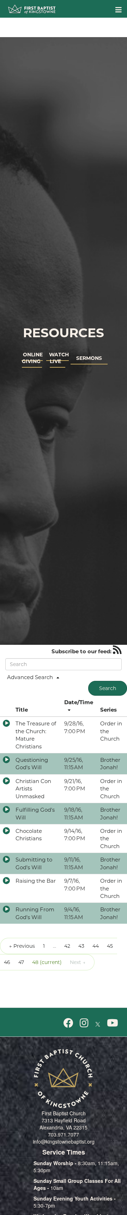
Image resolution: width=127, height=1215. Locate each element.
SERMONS (89, 358)
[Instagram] (84, 1022)
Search (107, 688)
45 (110, 946)
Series (108, 709)
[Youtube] (112, 1022)
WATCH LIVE (57, 357)
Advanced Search (30, 677)
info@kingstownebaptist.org (64, 1141)
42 (67, 946)
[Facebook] (68, 1022)
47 (21, 962)
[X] (98, 1022)
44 (95, 946)
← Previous (22, 946)
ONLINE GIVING (32, 357)
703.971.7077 (63, 1134)
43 (81, 946)
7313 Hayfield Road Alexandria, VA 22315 (63, 1124)
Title (22, 709)
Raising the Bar (36, 880)
